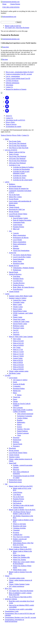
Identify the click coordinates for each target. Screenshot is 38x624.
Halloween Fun (18, 501)
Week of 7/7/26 (18, 349)
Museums (12, 205)
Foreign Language (23, 433)
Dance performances (19, 244)
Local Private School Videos (18, 214)
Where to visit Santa (19, 524)
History (19, 424)
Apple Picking (17, 224)
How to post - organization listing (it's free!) (20, 72)
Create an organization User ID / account (19, 74)
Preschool (16, 437)
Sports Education (18, 259)
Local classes (13, 378)
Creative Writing (22, 418)
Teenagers (16, 334)
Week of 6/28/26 (18, 345)
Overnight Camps (18, 302)
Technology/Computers (24, 416)
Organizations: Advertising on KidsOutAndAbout (14, 620)
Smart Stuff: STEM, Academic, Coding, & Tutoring (23, 410)
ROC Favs (8, 588)
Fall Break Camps (14, 373)
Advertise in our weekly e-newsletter (20, 609)
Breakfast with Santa (19, 526)
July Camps (16, 347)
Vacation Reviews (19, 283)
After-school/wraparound (25, 414)
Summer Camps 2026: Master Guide (20, 296)
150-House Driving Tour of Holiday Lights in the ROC (22, 512)
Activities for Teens (19, 178)
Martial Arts (17, 390)
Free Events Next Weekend (17, 145)
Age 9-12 (16, 332)
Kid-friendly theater (15, 186)
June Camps (17, 339)
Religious (16, 442)
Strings (19, 395)
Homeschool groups (15, 482)
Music (15, 393)
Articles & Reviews (15, 274)
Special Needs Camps (20, 323)
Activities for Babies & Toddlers (23, 167)
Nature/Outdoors (22, 431)
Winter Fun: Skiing (19, 555)
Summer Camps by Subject (17, 298)
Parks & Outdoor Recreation (22, 220)
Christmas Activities (19, 528)
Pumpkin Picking (18, 227)
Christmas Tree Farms (20, 547)
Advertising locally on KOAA (15, 120)
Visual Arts (16, 397)
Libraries (16, 467)
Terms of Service (11, 124)
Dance (15, 399)
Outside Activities (14, 216)
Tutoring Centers (14, 457)
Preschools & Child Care (17, 209)
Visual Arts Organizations (21, 250)
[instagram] (7, 110)
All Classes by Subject (20, 380)
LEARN (7, 375)
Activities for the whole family (22, 180)
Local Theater (17, 240)
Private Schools (14, 211)
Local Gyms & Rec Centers (22, 257)
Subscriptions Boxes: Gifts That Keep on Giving (23, 544)
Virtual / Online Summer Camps (19, 584)
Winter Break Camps (19, 570)
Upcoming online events (17, 578)
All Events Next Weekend (17, 163)
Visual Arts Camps (19, 319)
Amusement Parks (19, 222)
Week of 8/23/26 (18, 367)
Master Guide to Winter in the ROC (20, 549)
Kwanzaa (16, 532)
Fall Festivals (17, 503)
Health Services (14, 265)
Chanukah (16, 530)
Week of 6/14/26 (18, 341)
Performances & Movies (20, 237)
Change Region (15, 4)
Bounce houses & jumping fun (18, 188)
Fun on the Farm (14, 194)
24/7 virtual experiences (16, 586)
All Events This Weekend (17, 158)
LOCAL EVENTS (11, 150)
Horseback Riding (19, 388)
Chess (19, 435)
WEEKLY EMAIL (11, 599)
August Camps (17, 358)
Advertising (9, 85)
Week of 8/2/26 (18, 360)
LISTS (7, 182)
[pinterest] (7, 106)
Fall (6, 484)
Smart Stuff (12, 463)
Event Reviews (18, 289)
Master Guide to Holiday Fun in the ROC (22, 509)
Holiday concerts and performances (20, 540)
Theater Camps (18, 307)
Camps (7, 294)
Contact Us (9, 87)
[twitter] (7, 102)
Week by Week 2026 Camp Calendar (21, 336)
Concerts (16, 233)
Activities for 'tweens (19, 175)
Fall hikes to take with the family (23, 505)
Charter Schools (14, 207)
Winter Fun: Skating (19, 559)
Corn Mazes (17, 494)
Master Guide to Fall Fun (13, 26)
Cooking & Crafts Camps (21, 321)
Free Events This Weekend (17, 143)
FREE (7, 139)
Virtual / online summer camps (18, 371)
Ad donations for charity (13, 126)
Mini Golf (16, 229)
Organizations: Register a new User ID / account (20, 617)
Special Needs (13, 272)
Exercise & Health (19, 384)
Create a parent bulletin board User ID (18, 78)
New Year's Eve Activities (21, 537)
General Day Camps (19, 300)
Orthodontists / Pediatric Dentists (23, 268)
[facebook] (7, 97)
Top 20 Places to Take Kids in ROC (20, 597)
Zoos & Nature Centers (20, 218)
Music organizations (19, 235)
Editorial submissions (12, 83)
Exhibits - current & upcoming (22, 465)
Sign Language (18, 407)
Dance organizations (19, 242)
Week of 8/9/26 (18, 362)
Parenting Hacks (18, 278)
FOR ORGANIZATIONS (10, 7)
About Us (9, 116)
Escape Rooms (13, 199)
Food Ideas (16, 276)
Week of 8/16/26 (18, 365)
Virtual (7, 576)
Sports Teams (17, 261)
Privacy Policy (10, 122)
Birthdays (12, 184)
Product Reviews (18, 285)
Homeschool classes (15, 480)
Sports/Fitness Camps (20, 311)
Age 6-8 (15, 330)
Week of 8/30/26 (18, 369)
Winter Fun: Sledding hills (21, 557)
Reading (19, 420)
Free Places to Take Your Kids (18, 148)
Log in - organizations (13, 76)
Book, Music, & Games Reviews (23, 287)
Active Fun (12, 253)
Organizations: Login (11, 611)
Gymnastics (16, 386)
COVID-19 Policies (12, 80)
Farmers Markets (18, 507)
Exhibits (15, 246)
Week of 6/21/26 (18, 343)
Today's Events (14, 154)
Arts (10, 231)
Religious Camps (18, 326)
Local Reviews (18, 281)
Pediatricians (17, 270)
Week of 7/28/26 (18, 356)
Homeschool (17, 440)
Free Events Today (15, 141)
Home (4, 4)
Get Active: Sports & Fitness (22, 255)
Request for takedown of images (16, 89)
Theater (15, 401)
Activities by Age (14, 165)
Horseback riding (18, 263)
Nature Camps (17, 317)
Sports (15, 382)
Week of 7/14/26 (18, 352)
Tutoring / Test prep (23, 429)
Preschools (12, 448)
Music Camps (17, 304)
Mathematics (21, 422)
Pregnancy (16, 446)
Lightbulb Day (17, 534)
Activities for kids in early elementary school (21, 172)
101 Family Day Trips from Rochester (17, 27)
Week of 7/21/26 (18, 354)
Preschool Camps (18, 328)
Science (19, 427)
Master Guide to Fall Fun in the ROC (21, 486)
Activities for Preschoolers (21, 169)
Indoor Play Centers (15, 197)
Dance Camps (17, 309)
